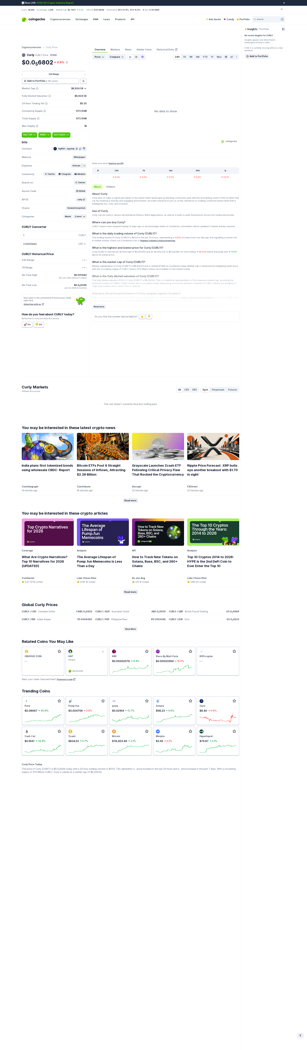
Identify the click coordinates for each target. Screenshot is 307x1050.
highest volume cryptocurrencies (157, 240)
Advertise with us (32, 304)
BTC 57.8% (123, 10)
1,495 (50, 10)
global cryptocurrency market (196, 297)
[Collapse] (283, 29)
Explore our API (116, 163)
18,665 (31, 10)
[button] (79, 157)
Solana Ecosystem (143, 300)
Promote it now (65, 679)
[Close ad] (102, 651)
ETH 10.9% (135, 10)
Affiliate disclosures (31, 391)
